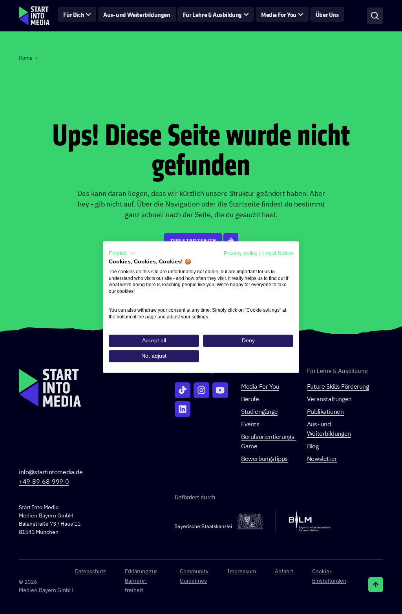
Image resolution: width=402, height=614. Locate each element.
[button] (122, 253)
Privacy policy (241, 253)
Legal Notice (277, 253)
